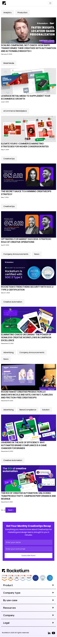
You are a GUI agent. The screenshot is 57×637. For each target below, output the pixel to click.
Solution (45, 409)
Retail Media (8, 63)
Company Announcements (15, 254)
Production (22, 12)
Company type (11, 592)
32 (4, 510)
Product (8, 585)
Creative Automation (12, 302)
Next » (10, 510)
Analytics (7, 12)
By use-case (10, 600)
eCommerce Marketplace (15, 111)
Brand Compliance (27, 409)
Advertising (8, 352)
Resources (9, 607)
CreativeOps (9, 158)
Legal (6, 622)
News (36, 254)
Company (8, 615)
